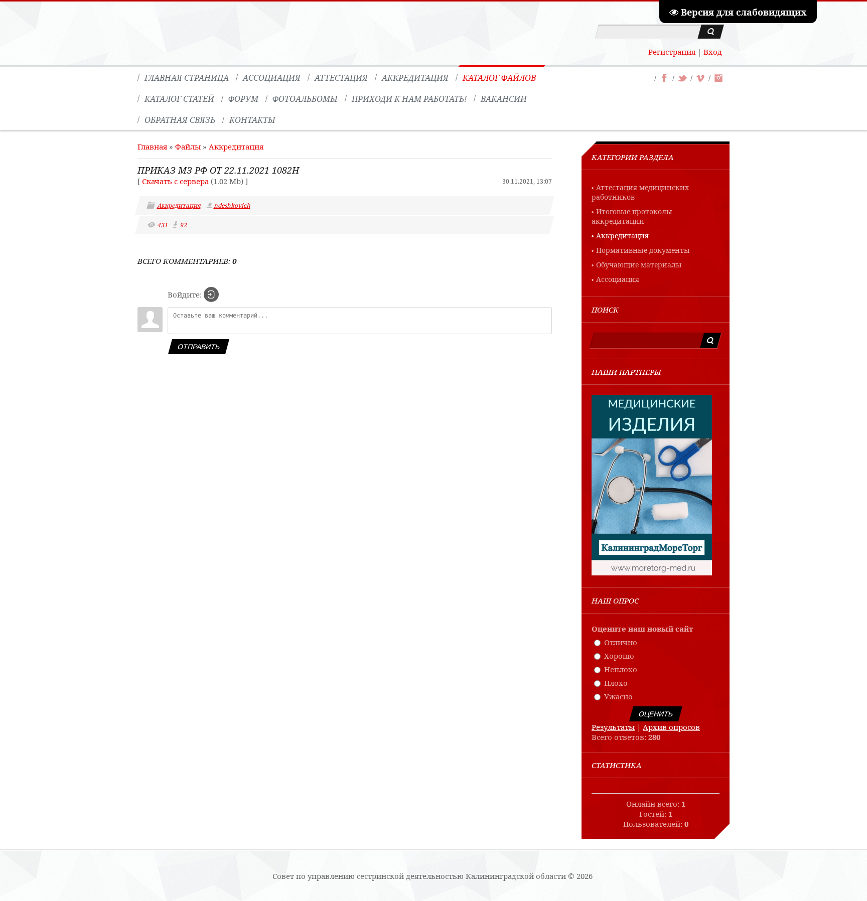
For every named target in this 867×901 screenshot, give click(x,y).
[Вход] (211, 294)
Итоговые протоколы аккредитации (632, 216)
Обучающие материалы (639, 264)
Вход (712, 52)
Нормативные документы (643, 250)
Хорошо (619, 656)
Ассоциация (617, 279)
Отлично (620, 642)
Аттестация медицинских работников (640, 192)
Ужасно (618, 696)
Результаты (613, 727)
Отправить (199, 347)
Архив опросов (671, 727)
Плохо (616, 683)
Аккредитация (236, 146)
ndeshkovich (232, 205)
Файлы (188, 146)
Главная (152, 146)
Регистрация (671, 52)
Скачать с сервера (175, 181)
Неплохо (620, 669)
